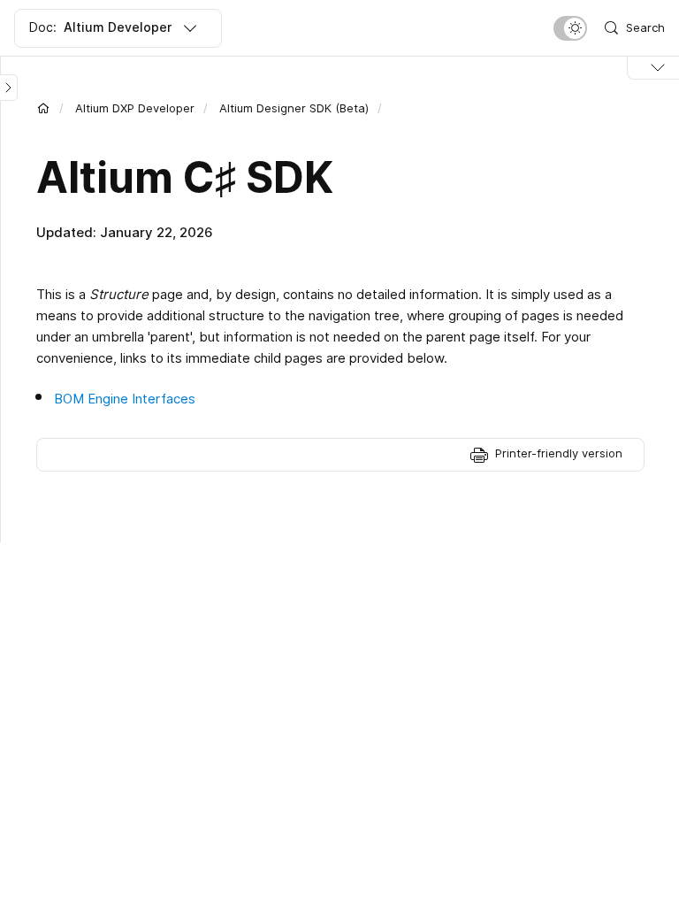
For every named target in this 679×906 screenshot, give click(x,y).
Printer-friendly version (558, 453)
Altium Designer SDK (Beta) (294, 108)
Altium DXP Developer (135, 108)
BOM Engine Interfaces (124, 398)
